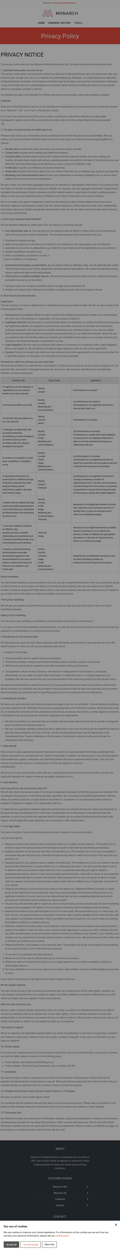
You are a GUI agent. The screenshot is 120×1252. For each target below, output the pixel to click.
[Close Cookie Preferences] (116, 1224)
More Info (49, 1244)
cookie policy (62, 1235)
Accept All (11, 1244)
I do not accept (30, 1244)
